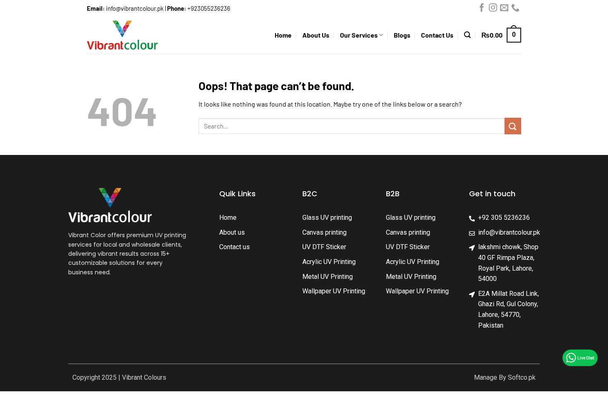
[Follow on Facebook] (482, 9)
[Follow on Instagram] (493, 9)
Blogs (402, 35)
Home (283, 35)
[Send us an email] (504, 9)
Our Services (359, 35)
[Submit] (513, 126)
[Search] (467, 35)
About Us (315, 35)
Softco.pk (522, 377)
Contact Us (437, 35)
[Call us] (515, 9)
